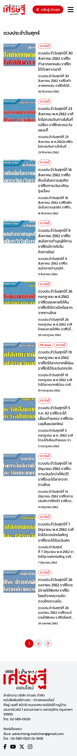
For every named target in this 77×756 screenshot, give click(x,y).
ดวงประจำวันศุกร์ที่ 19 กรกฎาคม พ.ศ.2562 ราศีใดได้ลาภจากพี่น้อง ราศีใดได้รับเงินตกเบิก (56, 360)
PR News (45, 345)
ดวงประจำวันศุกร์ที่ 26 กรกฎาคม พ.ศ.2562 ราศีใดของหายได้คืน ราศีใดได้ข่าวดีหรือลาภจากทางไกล (55, 302)
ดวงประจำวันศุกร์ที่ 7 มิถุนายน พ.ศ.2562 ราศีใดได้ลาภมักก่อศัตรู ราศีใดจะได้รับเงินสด (56, 532)
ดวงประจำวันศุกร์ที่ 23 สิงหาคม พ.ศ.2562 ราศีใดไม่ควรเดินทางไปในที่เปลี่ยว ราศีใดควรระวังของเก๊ (55, 119)
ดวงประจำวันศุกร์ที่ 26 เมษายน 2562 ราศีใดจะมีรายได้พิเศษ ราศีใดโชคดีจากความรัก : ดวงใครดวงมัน (55, 590)
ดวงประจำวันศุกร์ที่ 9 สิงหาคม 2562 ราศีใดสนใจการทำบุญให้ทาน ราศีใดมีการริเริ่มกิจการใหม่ (55, 241)
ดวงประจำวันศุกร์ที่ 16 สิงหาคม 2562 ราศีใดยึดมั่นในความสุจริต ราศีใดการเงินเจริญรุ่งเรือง (55, 180)
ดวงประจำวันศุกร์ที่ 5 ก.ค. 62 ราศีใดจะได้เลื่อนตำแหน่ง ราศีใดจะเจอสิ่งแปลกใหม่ (55, 416)
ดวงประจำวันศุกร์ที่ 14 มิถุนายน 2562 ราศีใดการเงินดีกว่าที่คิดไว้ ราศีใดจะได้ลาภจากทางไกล (55, 474)
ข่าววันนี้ (44, 46)
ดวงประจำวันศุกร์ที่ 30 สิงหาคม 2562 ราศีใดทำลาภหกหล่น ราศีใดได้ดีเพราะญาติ (55, 61)
